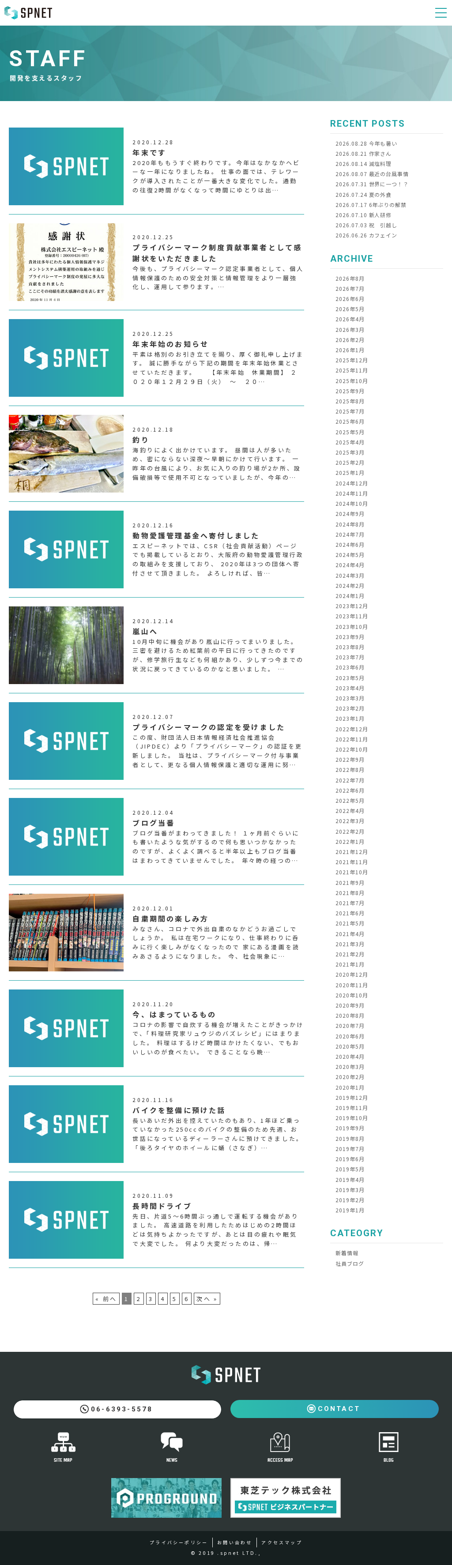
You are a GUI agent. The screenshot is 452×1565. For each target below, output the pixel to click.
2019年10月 (351, 1117)
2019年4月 (350, 1179)
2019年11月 (351, 1107)
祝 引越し (366, 225)
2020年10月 (351, 995)
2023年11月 (351, 616)
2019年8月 (350, 1138)
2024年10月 (351, 503)
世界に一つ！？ (372, 184)
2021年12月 (351, 851)
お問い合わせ (234, 1542)
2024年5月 (350, 554)
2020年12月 (351, 974)
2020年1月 (350, 1087)
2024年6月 (350, 544)
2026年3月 (350, 329)
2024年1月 (350, 595)
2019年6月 (350, 1158)
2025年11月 (351, 370)
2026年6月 (350, 298)
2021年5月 (350, 923)
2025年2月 (350, 462)
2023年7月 (350, 657)
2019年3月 (350, 1189)
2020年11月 (351, 985)
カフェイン (366, 235)
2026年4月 (350, 319)
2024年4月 (350, 564)
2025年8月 (350, 401)
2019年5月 (350, 1169)
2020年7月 (350, 1025)
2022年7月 (350, 780)
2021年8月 (350, 892)
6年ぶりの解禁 (371, 204)
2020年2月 (350, 1076)
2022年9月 (350, 759)
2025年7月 (350, 411)
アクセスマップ (281, 1542)
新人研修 (363, 214)
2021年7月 (350, 903)
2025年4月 (350, 442)
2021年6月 (350, 913)
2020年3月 (350, 1066)
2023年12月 (351, 605)
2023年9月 (350, 636)
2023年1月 (350, 718)
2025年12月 (351, 360)
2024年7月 (350, 534)
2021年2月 (350, 954)
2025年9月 (350, 391)
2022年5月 (350, 800)
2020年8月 (350, 1015)
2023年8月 (350, 647)
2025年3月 (350, 452)
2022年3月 (350, 820)
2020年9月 (350, 1005)
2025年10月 (351, 380)
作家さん (363, 153)
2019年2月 (350, 1200)
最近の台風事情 (372, 173)
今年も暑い (366, 143)
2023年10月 (351, 626)
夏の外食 (363, 194)
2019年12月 (351, 1097)
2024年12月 (351, 483)
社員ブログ (349, 1263)
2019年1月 (350, 1210)
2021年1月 (350, 964)
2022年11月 (351, 739)
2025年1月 (350, 472)
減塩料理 (363, 163)
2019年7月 (350, 1148)
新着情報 (346, 1253)
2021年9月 (350, 882)
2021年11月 (351, 861)
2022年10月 (351, 749)
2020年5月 (350, 1046)
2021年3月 (350, 944)
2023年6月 (350, 667)
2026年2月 (350, 339)
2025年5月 (350, 432)
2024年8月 (350, 524)
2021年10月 (351, 872)
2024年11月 (351, 493)
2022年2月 (350, 831)
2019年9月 (350, 1128)
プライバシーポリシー (179, 1542)
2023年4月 (350, 688)
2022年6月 (350, 790)
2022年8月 (350, 769)
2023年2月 (350, 708)
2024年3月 (350, 575)
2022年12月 (351, 729)
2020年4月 (350, 1056)
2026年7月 (350, 288)
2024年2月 (350, 585)
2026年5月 (350, 308)
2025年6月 (350, 421)
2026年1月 (350, 350)
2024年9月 (350, 513)
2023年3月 (350, 698)
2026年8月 (350, 278)
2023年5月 (350, 677)
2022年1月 (350, 841)
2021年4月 (350, 933)
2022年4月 (350, 810)
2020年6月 (350, 1036)
